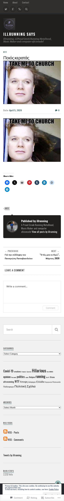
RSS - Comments (16, 439)
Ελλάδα (40, 381)
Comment (50, 308)
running (40, 376)
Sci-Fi (47, 377)
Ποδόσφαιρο (8, 386)
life (48, 371)
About (15, 2)
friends (24, 371)
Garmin (29, 371)
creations (17, 371)
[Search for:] (32, 329)
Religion (32, 377)
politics (21, 377)
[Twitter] (6, 9)
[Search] (26, 9)
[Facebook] (12, 9)
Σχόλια (31, 386)
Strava (52, 377)
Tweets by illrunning (12, 455)
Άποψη (24, 381)
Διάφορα (32, 381)
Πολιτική (20, 386)
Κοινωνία (57, 381)
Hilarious (39, 370)
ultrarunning (8, 381)
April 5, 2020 (15, 110)
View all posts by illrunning (44, 232)
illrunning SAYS (19, 34)
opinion (7, 377)
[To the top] (58, 483)
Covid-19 (8, 371)
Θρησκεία (48, 382)
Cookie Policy (54, 489)
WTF (5, 52)
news (51, 371)
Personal (13, 377)
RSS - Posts (13, 432)
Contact (25, 2)
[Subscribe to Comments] (5, 439)
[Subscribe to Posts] (5, 432)
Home (5, 2)
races (26, 377)
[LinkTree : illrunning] (19, 9)
